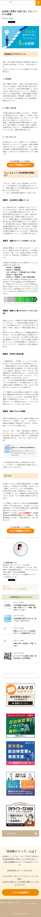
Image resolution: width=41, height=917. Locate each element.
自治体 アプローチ (12, 589)
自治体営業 (23, 589)
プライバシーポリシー (31, 903)
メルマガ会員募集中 (20, 892)
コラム (7, 586)
